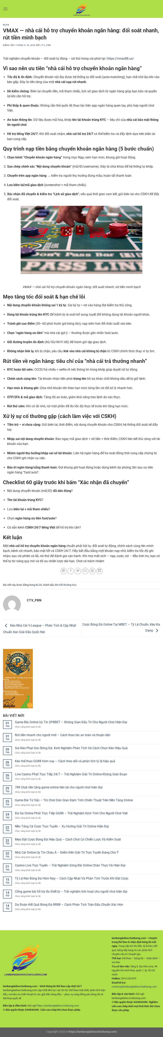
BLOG (6, 25)
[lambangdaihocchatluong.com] (81, 9)
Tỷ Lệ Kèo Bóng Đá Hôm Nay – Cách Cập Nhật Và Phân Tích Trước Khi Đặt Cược (71, 878)
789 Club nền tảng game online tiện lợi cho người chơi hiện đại (59, 787)
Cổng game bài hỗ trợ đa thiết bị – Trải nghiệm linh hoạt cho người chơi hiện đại (71, 891)
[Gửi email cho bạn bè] (85, 571)
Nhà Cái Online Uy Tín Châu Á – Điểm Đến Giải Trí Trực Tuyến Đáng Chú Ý (67, 852)
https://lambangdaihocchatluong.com (58, 1005)
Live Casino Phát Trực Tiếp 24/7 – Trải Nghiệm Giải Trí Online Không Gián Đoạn (71, 774)
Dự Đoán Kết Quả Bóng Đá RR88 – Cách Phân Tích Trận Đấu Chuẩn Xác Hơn (69, 904)
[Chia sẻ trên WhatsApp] (63, 571)
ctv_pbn (46, 45)
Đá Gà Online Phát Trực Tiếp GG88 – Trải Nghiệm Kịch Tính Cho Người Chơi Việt (71, 813)
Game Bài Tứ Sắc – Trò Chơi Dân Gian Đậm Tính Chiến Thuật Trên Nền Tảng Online (74, 800)
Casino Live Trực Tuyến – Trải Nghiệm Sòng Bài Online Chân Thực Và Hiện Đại (70, 865)
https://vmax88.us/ (120, 58)
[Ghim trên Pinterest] (92, 571)
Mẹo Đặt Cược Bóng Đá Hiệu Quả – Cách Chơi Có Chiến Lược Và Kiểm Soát (68, 839)
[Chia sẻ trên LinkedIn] (99, 571)
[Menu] (5, 9)
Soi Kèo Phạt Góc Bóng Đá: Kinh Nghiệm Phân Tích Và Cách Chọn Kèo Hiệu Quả (71, 748)
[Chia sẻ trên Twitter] (78, 571)
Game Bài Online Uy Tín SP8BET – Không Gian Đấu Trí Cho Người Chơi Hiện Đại (71, 722)
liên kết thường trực (66, 584)
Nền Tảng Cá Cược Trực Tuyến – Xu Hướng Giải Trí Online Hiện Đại (62, 826)
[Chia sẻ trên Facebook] (70, 571)
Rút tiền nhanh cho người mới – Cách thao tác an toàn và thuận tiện (62, 735)
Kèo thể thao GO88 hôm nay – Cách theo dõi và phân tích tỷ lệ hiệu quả (65, 761)
